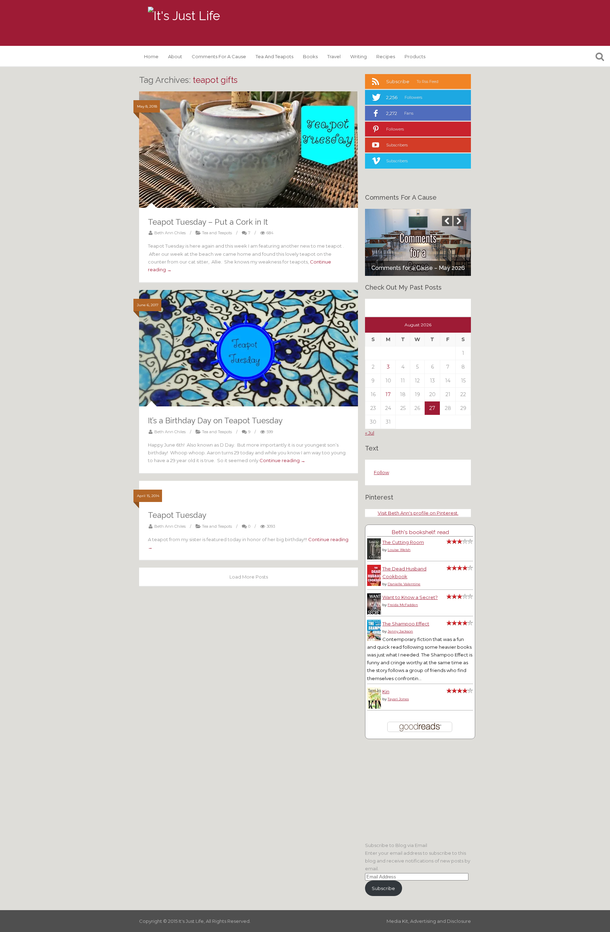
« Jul (369, 433)
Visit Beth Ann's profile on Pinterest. (418, 513)
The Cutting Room (403, 542)
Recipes (385, 56)
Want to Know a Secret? (410, 597)
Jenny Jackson (400, 631)
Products (415, 56)
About (175, 56)
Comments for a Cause (219, 56)
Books (310, 56)
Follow (381, 472)
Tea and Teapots (274, 56)
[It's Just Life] (184, 16)
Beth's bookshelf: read (420, 532)
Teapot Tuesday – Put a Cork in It (208, 221)
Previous (447, 221)
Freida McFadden (403, 605)
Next (459, 221)
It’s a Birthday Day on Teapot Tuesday (215, 420)
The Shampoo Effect (405, 624)
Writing (358, 56)
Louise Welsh (399, 549)
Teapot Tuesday (177, 515)
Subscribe (383, 888)
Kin (385, 691)
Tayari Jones (398, 699)
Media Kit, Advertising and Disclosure (429, 921)
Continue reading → (282, 460)
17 (388, 394)
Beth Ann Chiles (170, 232)
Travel (334, 56)
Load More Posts (248, 577)
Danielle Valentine (404, 584)
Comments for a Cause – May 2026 (418, 268)
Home (151, 56)
